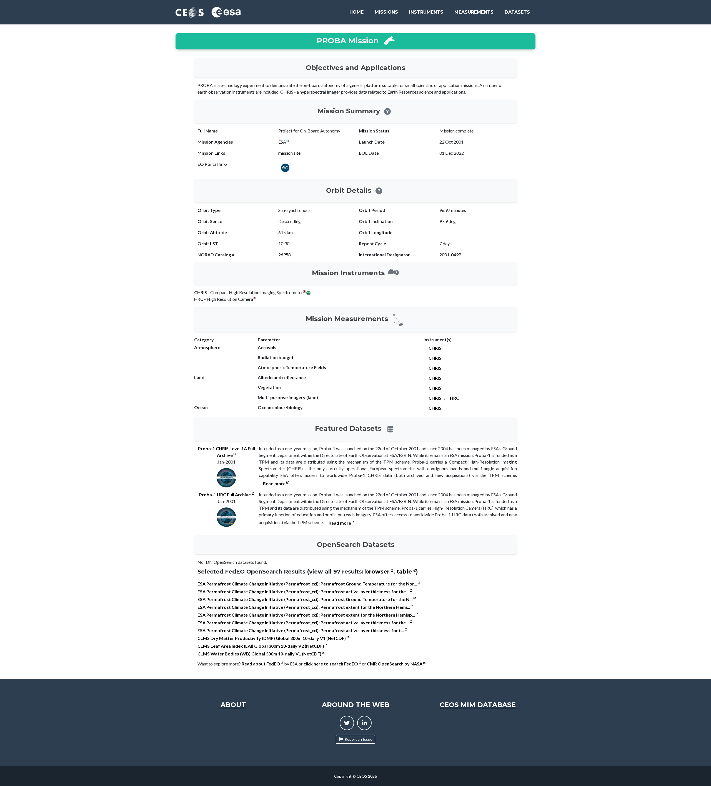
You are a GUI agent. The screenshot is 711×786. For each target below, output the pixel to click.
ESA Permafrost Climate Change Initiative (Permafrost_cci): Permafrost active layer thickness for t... (301, 630)
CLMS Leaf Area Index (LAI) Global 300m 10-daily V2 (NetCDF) (261, 646)
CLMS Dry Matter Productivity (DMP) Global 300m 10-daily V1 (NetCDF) (272, 638)
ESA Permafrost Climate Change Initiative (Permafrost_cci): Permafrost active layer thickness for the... (303, 591)
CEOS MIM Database (478, 705)
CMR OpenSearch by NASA (395, 663)
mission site (289, 153)
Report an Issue (358, 739)
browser (378, 571)
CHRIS (435, 348)
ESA (282, 141)
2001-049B (450, 254)
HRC (454, 397)
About (233, 705)
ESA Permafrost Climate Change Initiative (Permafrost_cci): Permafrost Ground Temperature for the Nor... (307, 583)
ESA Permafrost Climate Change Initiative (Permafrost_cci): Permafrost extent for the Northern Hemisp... (306, 614)
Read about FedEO (261, 663)
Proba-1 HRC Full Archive (225, 494)
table (405, 571)
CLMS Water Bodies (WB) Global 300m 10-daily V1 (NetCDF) (259, 653)
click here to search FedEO (331, 663)
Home (356, 12)
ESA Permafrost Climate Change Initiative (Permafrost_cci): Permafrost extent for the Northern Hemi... (304, 607)
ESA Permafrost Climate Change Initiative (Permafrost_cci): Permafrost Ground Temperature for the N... (305, 599)
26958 (284, 254)
